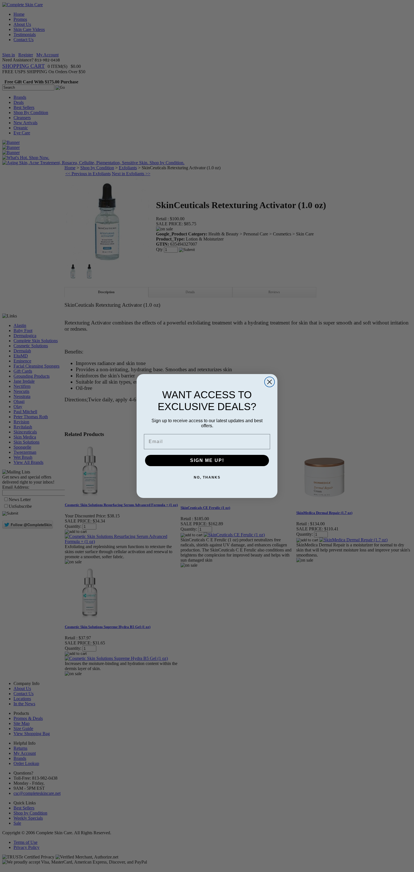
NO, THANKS (207, 477)
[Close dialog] (269, 382)
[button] (413, 871)
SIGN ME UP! (207, 460)
